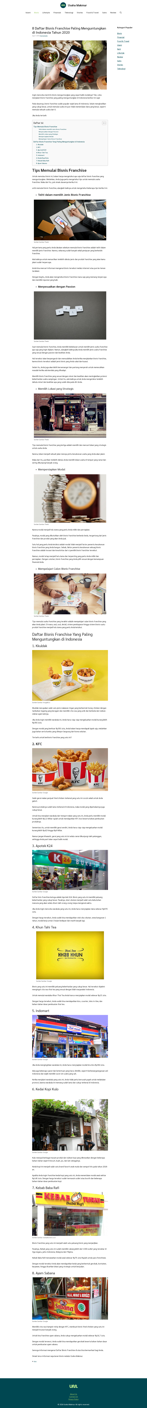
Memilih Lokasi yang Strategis (48, 134)
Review (113, 12)
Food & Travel (92, 12)
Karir (119, 49)
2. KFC (38, 147)
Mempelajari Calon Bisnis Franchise (50, 139)
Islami (28, 12)
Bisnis (36, 12)
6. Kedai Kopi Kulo (42, 158)
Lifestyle (46, 12)
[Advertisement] (15, 82)
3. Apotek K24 (41, 150)
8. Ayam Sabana (41, 163)
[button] (120, 12)
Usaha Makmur (77, 5)
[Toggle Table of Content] (103, 123)
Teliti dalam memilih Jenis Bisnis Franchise (52, 129)
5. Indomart (40, 155)
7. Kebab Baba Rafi (42, 161)
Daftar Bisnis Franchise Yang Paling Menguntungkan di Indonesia (59, 142)
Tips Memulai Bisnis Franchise (45, 126)
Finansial (57, 12)
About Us (73, 1394)
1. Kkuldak (39, 144)
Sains (104, 12)
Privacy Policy (74, 1399)
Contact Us (73, 1396)
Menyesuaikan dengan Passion (48, 132)
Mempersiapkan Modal (46, 136)
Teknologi (69, 12)
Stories (80, 12)
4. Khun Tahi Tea (42, 152)
